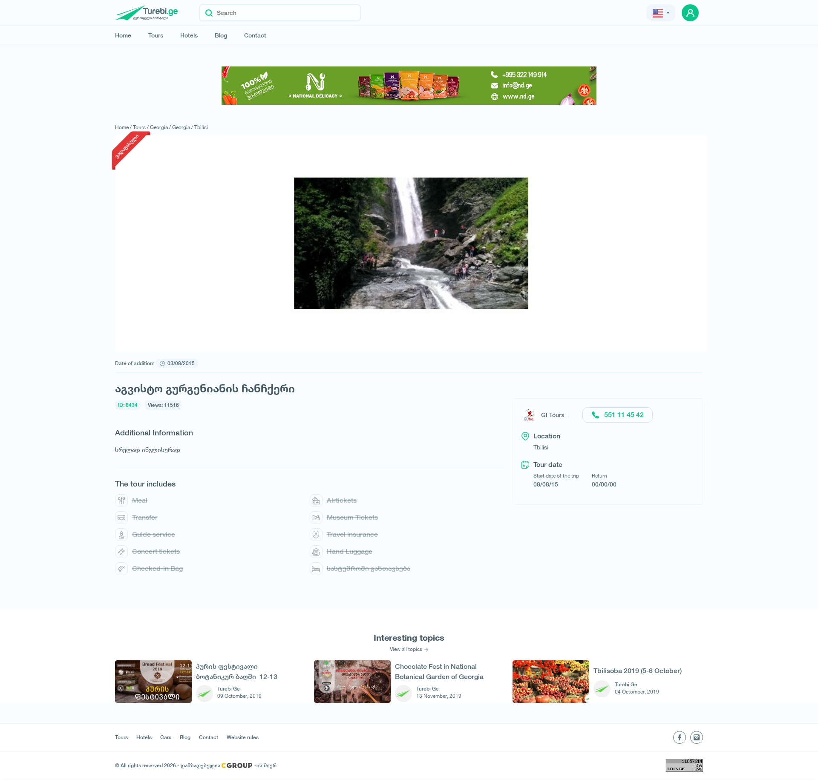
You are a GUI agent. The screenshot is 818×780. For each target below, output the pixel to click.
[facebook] (679, 737)
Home (123, 35)
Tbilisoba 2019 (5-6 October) (637, 671)
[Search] (209, 13)
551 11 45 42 (624, 415)
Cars (165, 737)
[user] (690, 12)
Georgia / (160, 127)
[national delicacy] (409, 85)
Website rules (243, 737)
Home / (123, 127)
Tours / (141, 127)
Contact (255, 35)
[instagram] (696, 737)
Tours (155, 35)
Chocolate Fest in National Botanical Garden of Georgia (439, 671)
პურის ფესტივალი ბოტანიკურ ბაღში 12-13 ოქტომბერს (236, 671)
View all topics (406, 649)
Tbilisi (201, 127)
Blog (221, 35)
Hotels (189, 35)
